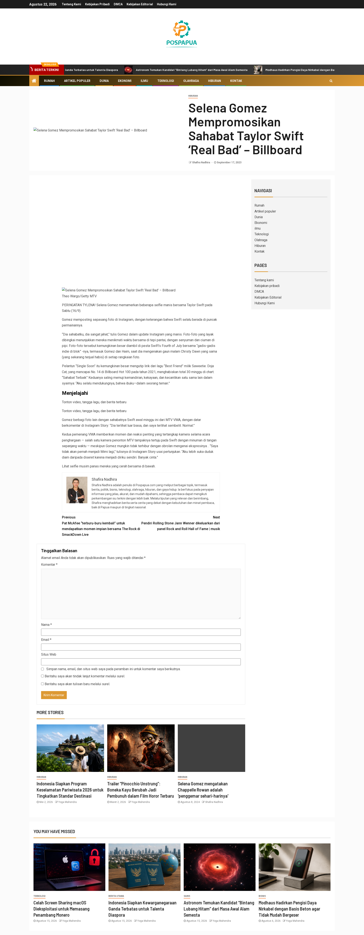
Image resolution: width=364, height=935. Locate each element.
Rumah (49, 81)
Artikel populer (77, 81)
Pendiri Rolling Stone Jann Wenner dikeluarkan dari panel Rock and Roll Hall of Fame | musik (180, 523)
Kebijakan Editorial (140, 4)
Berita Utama (116, 896)
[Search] (331, 81)
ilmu (144, 81)
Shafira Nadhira (201, 162)
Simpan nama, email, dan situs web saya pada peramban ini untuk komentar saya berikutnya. (113, 669)
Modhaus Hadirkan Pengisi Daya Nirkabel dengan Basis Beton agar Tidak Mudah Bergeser (295, 70)
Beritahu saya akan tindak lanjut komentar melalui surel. (85, 676)
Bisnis (262, 896)
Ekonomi (124, 81)
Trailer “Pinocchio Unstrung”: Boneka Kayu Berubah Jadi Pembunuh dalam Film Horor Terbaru (140, 790)
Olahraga (191, 81)
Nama (46, 625)
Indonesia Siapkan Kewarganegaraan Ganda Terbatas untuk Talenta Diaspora (142, 909)
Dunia (104, 81)
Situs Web (48, 654)
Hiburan (214, 81)
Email (46, 640)
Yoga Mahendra (67, 802)
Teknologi (165, 81)
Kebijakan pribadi (97, 4)
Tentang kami (71, 4)
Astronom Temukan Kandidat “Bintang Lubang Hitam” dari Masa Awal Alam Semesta (162, 70)
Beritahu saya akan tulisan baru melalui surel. (77, 684)
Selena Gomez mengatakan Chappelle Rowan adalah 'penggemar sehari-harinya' (203, 790)
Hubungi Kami (166, 4)
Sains (187, 896)
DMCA (118, 4)
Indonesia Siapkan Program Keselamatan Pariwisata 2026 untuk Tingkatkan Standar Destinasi (70, 790)
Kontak (236, 81)
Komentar (49, 565)
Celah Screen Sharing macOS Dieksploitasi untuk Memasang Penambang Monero (61, 909)
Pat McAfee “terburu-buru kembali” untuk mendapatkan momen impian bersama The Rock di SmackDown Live (101, 526)
